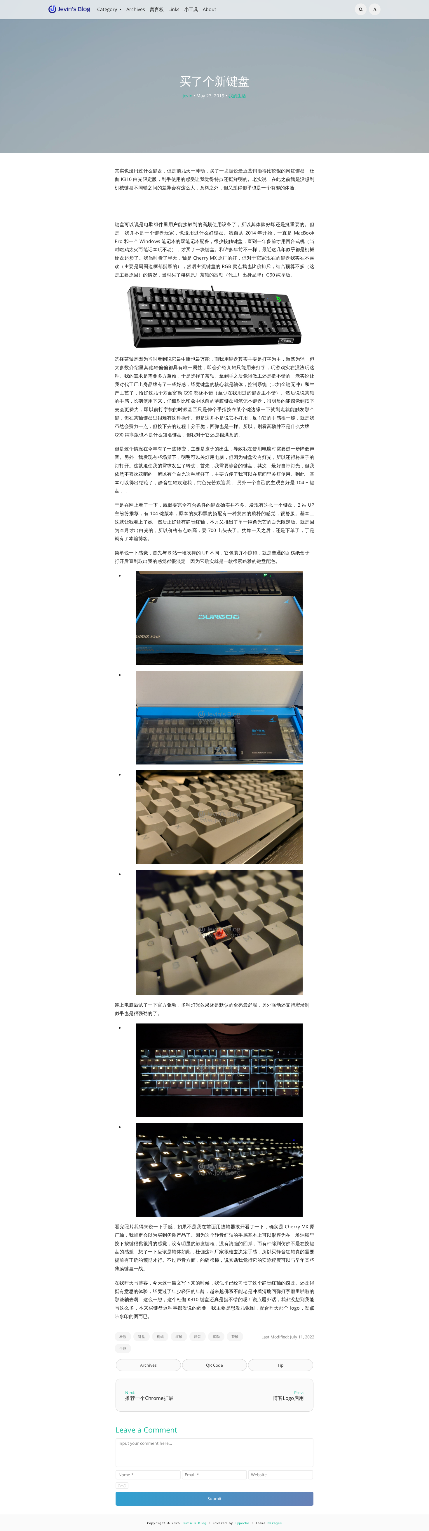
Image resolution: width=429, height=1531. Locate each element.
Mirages (275, 1523)
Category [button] (107, 9)
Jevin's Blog (194, 1523)
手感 (122, 1348)
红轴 (178, 1336)
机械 (160, 1336)
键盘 (141, 1336)
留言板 (157, 9)
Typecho (242, 1523)
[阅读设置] (375, 9)
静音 (197, 1336)
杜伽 (122, 1336)
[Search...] (361, 9)
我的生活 (237, 95)
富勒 (216, 1336)
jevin (187, 95)
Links (173, 9)
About (209, 9)
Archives (135, 9)
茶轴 (234, 1336)
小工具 (191, 9)
